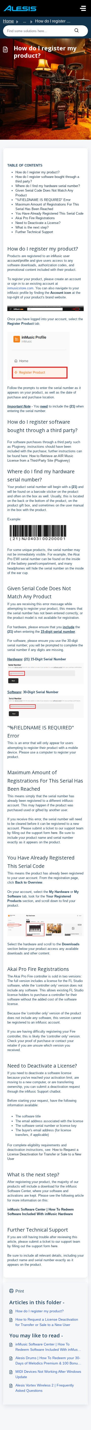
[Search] (76, 30)
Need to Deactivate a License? (37, 223)
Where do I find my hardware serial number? (47, 186)
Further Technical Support (34, 232)
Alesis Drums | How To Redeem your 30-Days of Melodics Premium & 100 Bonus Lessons (47, 1361)
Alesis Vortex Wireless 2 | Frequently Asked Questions (44, 1388)
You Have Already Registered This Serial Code (49, 213)
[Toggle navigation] (83, 8)
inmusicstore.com (20, 288)
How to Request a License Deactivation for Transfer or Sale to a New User (44, 1154)
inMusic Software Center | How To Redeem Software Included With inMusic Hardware (47, 1347)
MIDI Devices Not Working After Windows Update (48, 1374)
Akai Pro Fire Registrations (35, 218)
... (24, 21)
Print (19, 1291)
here (54, 833)
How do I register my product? (37, 172)
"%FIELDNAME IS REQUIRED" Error (43, 200)
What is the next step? (32, 227)
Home (8, 21)
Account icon (60, 293)
